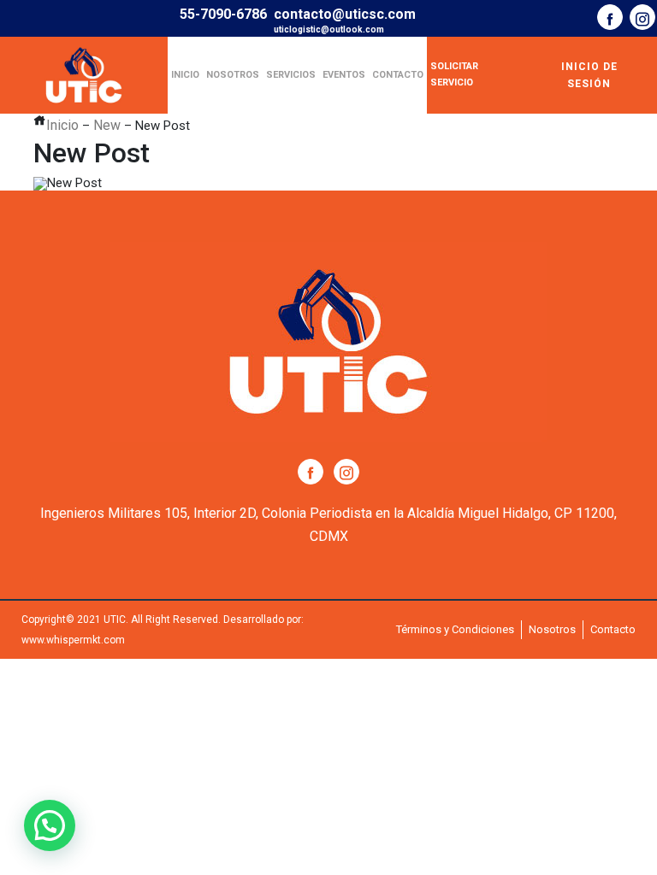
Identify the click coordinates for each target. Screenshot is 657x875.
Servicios (291, 74)
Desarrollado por (262, 619)
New (107, 125)
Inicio (185, 74)
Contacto (397, 74)
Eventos (344, 74)
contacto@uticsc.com (345, 14)
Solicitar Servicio (454, 74)
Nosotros (232, 74)
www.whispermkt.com (73, 640)
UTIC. (116, 619)
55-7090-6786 (223, 14)
